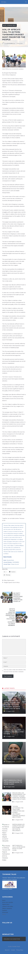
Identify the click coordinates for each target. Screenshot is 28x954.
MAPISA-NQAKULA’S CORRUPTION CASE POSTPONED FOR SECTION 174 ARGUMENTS (18, 827)
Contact (13, 950)
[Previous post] (2, 597)
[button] (26, 2)
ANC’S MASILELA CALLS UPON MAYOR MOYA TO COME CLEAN (13, 782)
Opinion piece (11, 25)
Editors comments (7, 908)
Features (4, 910)
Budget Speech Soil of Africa (11, 582)
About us (7, 950)
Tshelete (10, 889)
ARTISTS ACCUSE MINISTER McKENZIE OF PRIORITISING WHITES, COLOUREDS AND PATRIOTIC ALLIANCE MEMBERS (10, 617)
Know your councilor (7, 902)
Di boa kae (5, 912)
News (3, 900)
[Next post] (26, 617)
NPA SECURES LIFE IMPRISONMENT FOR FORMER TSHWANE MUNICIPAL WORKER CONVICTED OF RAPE (12, 704)
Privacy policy (19, 950)
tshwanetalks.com (11, 43)
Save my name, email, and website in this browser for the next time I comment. (15, 670)
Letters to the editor (7, 906)
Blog (4, 25)
